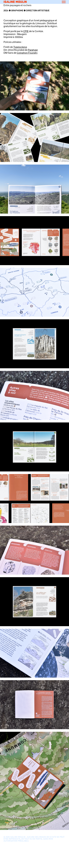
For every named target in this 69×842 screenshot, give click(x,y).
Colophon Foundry (27, 52)
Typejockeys (20, 47)
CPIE (26, 31)
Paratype (33, 50)
